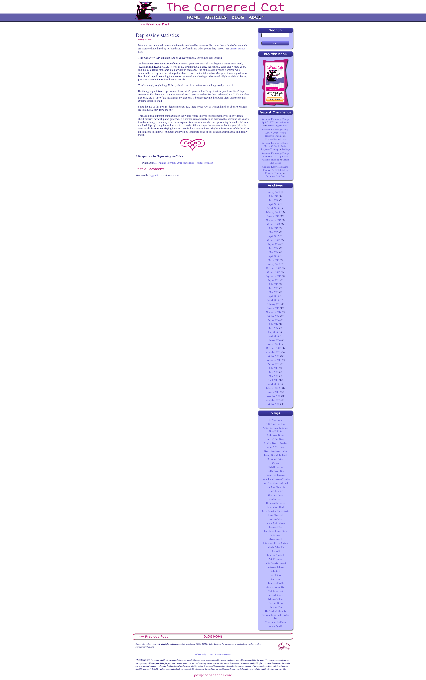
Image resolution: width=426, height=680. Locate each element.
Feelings (286, 149)
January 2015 (273, 308)
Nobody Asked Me (275, 546)
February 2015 (274, 304)
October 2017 (273, 224)
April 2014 (273, 336)
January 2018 (273, 216)
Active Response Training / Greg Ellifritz (275, 429)
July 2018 (273, 196)
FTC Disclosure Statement (220, 654)
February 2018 (273, 212)
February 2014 (274, 340)
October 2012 (273, 404)
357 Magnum (275, 419)
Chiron (275, 463)
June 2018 (273, 200)
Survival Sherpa (275, 594)
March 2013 (273, 384)
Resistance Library (275, 566)
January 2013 (273, 392)
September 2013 (273, 360)
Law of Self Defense (275, 523)
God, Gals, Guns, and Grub (275, 483)
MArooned (275, 535)
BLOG (238, 17)
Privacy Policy (200, 654)
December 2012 (273, 396)
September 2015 (273, 276)
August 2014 (274, 320)
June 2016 (273, 248)
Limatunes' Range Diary (275, 531)
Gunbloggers (275, 499)
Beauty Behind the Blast (275, 455)
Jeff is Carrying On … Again (275, 511)
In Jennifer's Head (275, 507)
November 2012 (273, 400)
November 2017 (273, 220)
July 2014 (273, 324)
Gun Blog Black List (275, 487)
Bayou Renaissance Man (275, 451)
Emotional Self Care (275, 176)
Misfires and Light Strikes (275, 542)
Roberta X (275, 570)
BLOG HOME (213, 636)
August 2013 (274, 364)
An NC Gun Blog (275, 439)
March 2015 (273, 300)
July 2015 (273, 284)
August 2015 (274, 280)
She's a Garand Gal (275, 586)
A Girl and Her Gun (275, 423)
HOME (193, 17)
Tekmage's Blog (275, 598)
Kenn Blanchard (275, 515)
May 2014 (273, 332)
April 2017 (273, 236)
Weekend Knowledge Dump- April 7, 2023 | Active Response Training (275, 132)
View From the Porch (275, 622)
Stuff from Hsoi (275, 590)
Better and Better (275, 459)
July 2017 (273, 228)
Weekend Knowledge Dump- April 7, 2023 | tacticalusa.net (275, 121)
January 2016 (273, 264)
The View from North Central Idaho (275, 616)
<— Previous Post (155, 24)
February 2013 (273, 388)
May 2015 (273, 292)
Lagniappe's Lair (275, 519)
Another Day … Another (275, 443)
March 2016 (273, 260)
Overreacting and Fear (276, 125)
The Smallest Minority (275, 610)
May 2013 (273, 376)
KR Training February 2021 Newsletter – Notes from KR (183, 162)
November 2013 (273, 352)
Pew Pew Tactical (275, 554)
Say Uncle (275, 578)
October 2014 (273, 316)
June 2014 (273, 328)
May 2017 (273, 232)
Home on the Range (275, 503)
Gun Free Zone (275, 495)
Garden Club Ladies (279, 161)
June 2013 (273, 372)
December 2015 (273, 268)
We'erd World (275, 626)
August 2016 (274, 244)
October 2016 (273, 240)
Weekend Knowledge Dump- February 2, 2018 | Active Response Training (275, 170)
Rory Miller (275, 574)
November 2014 (273, 312)
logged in (154, 175)
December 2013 (273, 348)
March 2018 (273, 208)
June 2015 (273, 288)
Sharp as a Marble (275, 582)
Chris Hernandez (275, 467)
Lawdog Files (275, 527)
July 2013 (273, 368)
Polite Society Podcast (275, 562)
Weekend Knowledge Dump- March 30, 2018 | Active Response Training (275, 146)
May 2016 (273, 252)
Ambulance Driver (275, 435)
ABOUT (256, 17)
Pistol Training (275, 558)
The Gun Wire (275, 606)
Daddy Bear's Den (275, 471)
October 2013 (273, 356)
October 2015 (273, 272)
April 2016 (273, 256)
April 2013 (273, 380)
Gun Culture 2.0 (275, 491)
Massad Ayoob (275, 539)
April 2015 (273, 296)
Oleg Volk (275, 550)
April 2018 (273, 204)
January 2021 (273, 192)
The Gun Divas (275, 602)
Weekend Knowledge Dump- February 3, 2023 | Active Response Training (275, 156)
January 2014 (273, 344)
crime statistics (237, 48)
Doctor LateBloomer (275, 475)
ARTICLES (216, 17)
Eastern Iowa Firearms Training (275, 479)
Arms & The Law (275, 447)
